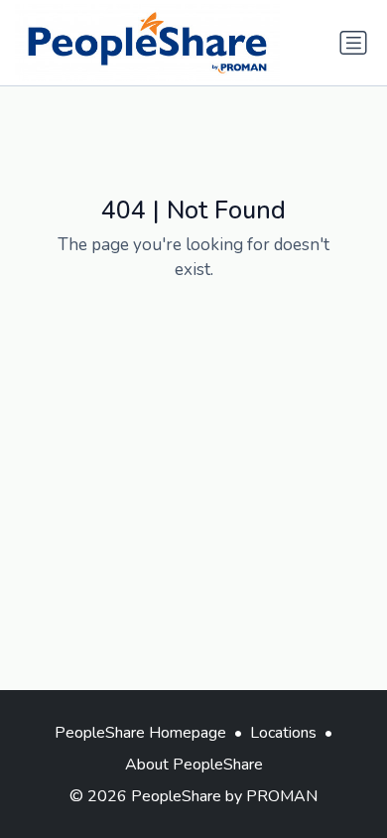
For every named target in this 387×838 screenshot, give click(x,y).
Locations (283, 733)
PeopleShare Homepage (140, 733)
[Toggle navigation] (353, 43)
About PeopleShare (194, 764)
